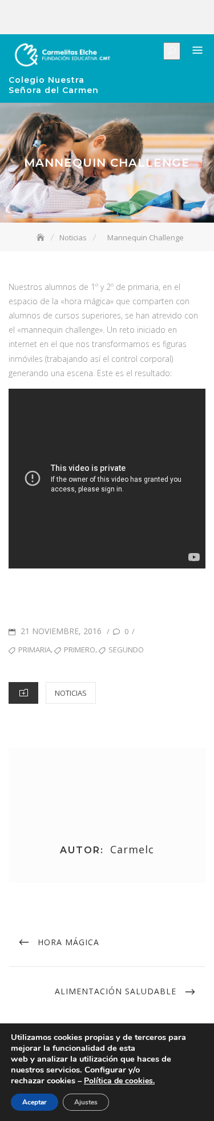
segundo (126, 649)
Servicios (119, 22)
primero (79, 649)
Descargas (153, 22)
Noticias (136, 22)
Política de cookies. (119, 1080)
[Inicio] (42, 237)
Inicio (68, 22)
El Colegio (85, 22)
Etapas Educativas (102, 22)
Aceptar (34, 1102)
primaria (34, 649)
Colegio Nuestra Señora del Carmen (54, 85)
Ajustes (86, 1102)
